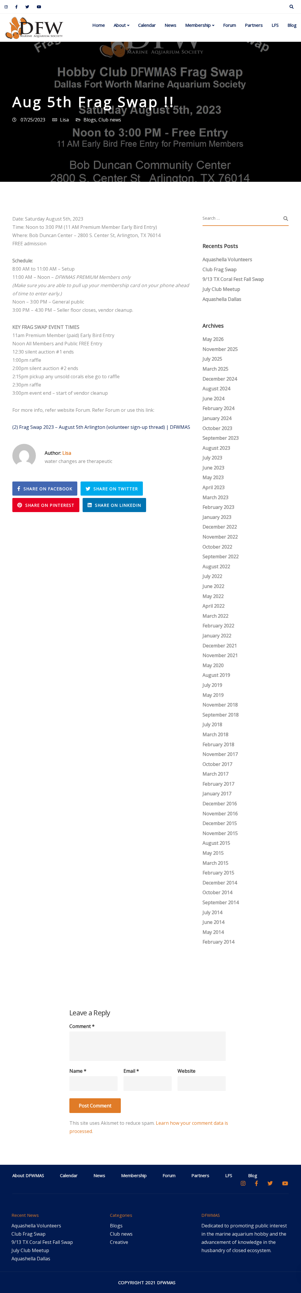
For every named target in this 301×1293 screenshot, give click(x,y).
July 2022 (212, 576)
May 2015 (213, 853)
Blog (292, 25)
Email (131, 1071)
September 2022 (221, 556)
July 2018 (212, 724)
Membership (198, 25)
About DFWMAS (28, 1175)
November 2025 (220, 349)
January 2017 (217, 793)
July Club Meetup (221, 289)
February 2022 (218, 625)
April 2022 (214, 606)
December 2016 (220, 803)
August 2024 (216, 388)
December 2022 (220, 527)
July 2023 (212, 457)
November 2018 (220, 705)
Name (77, 1071)
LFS (275, 25)
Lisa (64, 119)
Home (98, 25)
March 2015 (215, 863)
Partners (254, 25)
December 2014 (220, 882)
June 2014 (213, 922)
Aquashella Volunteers (227, 259)
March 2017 (215, 774)
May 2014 (213, 932)
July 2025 (212, 359)
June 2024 (213, 398)
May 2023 (213, 477)
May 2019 (213, 695)
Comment (82, 1026)
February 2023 (218, 507)
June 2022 (213, 586)
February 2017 (218, 784)
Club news (109, 119)
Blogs (89, 119)
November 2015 (220, 833)
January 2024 (217, 418)
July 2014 (212, 912)
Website (186, 1071)
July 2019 (212, 685)
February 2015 (218, 872)
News (170, 25)
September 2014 (221, 902)
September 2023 (221, 438)
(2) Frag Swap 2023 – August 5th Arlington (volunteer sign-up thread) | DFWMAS (101, 427)
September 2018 (221, 715)
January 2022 (217, 635)
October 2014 (217, 892)
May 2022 (213, 596)
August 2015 (216, 843)
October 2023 (217, 428)
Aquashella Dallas (222, 299)
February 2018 (218, 744)
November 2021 (220, 655)
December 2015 (220, 823)
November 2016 (220, 813)
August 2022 (216, 566)
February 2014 (218, 942)
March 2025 (215, 369)
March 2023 (215, 497)
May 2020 (213, 665)
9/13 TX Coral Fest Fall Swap (233, 279)
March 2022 (215, 616)
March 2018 (215, 734)
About (120, 25)
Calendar (147, 25)
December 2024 (220, 379)
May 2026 (213, 339)
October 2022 (217, 547)
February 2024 (218, 408)
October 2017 (217, 764)
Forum (229, 25)
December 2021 (220, 645)
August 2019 (216, 675)
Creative (119, 1242)
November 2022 (220, 537)
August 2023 (216, 448)
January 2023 (217, 517)
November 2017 (220, 754)
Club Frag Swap (220, 269)
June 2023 (213, 467)
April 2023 (214, 487)
